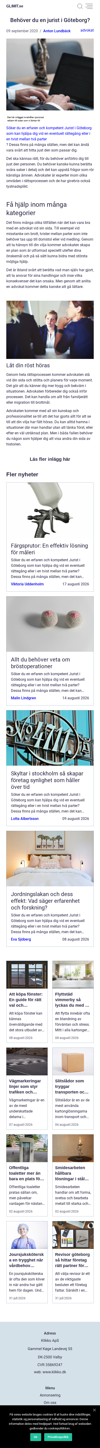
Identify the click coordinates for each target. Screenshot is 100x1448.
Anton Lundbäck (56, 31)
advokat (87, 30)
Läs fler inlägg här (50, 459)
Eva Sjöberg (21, 939)
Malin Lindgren (23, 698)
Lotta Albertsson (25, 818)
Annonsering (50, 1395)
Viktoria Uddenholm (27, 584)
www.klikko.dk (54, 1372)
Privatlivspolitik (58, 1437)
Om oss (50, 1402)
